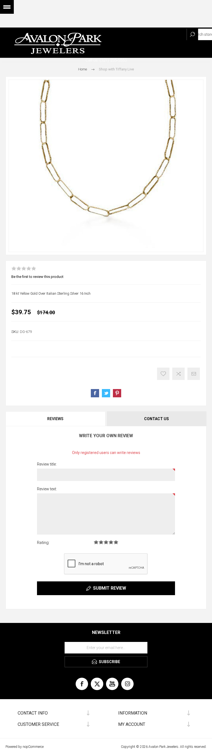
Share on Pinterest (117, 393)
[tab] (56, 418)
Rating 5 (115, 542)
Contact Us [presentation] (156, 419)
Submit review (109, 588)
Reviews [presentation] (55, 419)
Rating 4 (110, 542)
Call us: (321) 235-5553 (106, 60)
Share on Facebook (95, 393)
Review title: (47, 464)
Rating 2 (101, 542)
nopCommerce (33, 747)
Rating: (43, 542)
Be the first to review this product (37, 277)
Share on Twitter (106, 393)
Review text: (47, 489)
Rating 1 (96, 542)
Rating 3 (106, 542)
